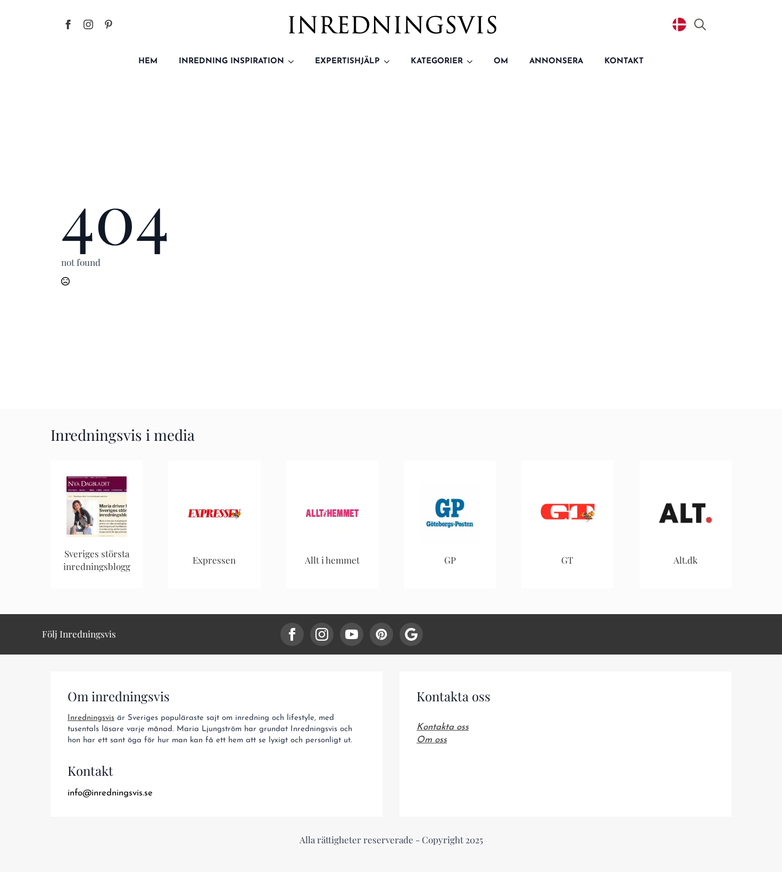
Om (501, 61)
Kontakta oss (443, 727)
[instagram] (322, 634)
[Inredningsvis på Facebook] (68, 24)
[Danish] (679, 24)
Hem (147, 61)
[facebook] (292, 634)
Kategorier (437, 61)
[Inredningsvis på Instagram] (88, 24)
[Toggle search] (700, 24)
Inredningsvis (91, 718)
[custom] (381, 634)
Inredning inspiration (231, 61)
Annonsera (556, 61)
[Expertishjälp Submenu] (390, 61)
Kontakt (624, 61)
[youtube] (351, 634)
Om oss (432, 739)
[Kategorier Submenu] (473, 61)
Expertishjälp (347, 61)
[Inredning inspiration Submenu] (294, 61)
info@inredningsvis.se (110, 793)
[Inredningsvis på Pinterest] (108, 24)
